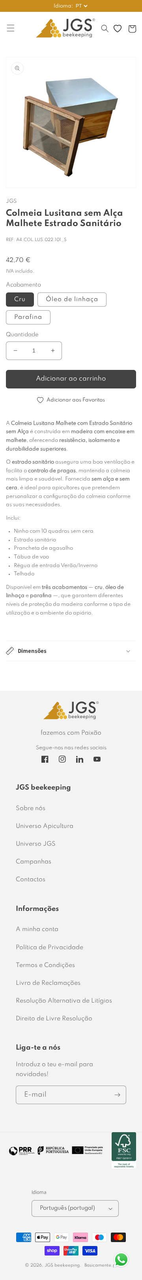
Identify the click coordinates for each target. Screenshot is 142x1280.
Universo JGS (36, 844)
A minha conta (37, 929)
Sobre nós (30, 808)
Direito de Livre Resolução (54, 1019)
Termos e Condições (45, 965)
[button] (105, 32)
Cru (20, 299)
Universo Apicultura (44, 826)
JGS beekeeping (62, 1265)
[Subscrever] (117, 1095)
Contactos (30, 880)
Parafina (28, 317)
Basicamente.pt (100, 1265)
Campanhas (33, 862)
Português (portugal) (67, 1208)
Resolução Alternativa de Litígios (64, 1001)
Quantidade (22, 334)
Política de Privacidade (49, 947)
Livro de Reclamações (48, 983)
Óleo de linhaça (72, 299)
